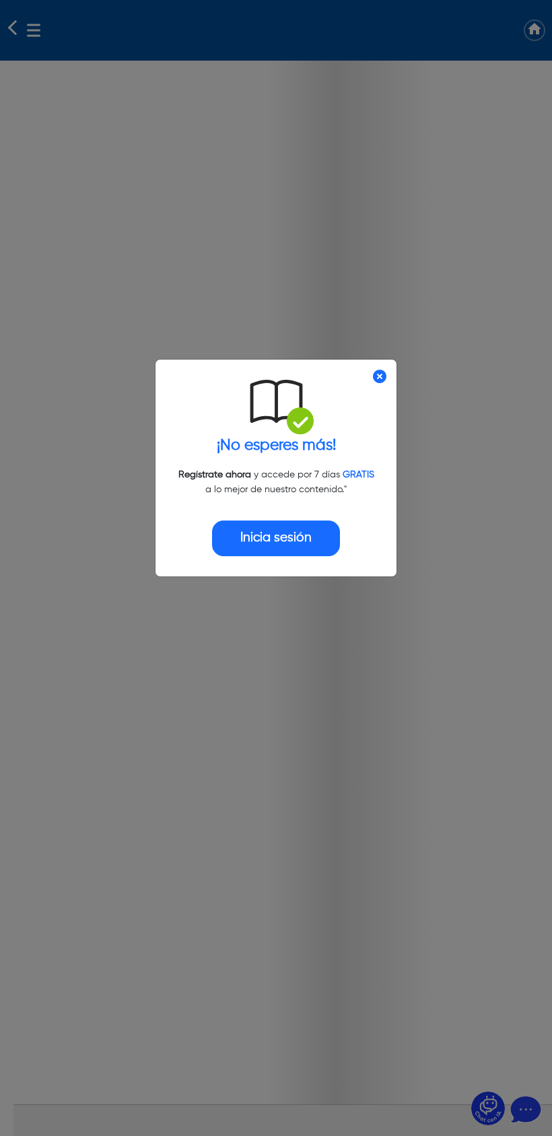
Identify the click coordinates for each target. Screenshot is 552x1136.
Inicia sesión (276, 537)
